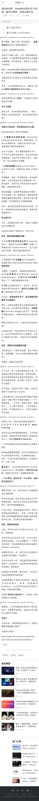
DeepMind (5, 655)
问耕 (17, 685)
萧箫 (17, 673)
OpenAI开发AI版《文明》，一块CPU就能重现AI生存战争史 (26, 692)
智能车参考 (19, 707)
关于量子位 (9, 794)
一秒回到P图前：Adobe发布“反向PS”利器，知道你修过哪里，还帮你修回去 (26, 715)
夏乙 (17, 696)
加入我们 (16, 794)
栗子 (6, 15)
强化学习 (13, 655)
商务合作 (30, 794)
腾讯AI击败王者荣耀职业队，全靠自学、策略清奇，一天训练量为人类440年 (26, 681)
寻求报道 (23, 794)
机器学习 (21, 655)
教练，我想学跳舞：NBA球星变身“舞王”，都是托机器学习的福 (26, 726)
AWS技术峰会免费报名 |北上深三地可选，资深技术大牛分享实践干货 (26, 704)
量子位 (27, 15)
